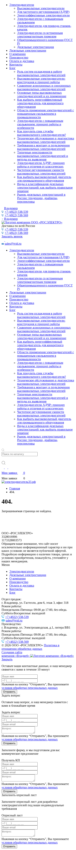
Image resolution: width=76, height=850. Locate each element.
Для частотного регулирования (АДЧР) (43, 11)
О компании (17, 54)
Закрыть (7, 659)
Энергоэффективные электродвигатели (43, 15)
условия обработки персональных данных (30, 687)
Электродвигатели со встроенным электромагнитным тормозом (40, 34)
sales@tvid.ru (13, 243)
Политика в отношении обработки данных (30, 647)
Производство (18, 57)
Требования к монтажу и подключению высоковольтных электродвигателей (43, 147)
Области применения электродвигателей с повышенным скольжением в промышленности (45, 114)
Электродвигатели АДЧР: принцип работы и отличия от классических (41, 164)
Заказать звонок (12, 236)
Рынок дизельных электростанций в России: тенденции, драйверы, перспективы (41, 198)
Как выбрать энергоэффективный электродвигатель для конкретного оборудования (40, 103)
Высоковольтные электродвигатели (41, 8)
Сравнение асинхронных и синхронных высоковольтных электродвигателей (44, 87)
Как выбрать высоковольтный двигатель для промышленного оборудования (44, 178)
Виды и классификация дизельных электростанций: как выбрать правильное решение (45, 187)
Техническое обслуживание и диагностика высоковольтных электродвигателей (45, 140)
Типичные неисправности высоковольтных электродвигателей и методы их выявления (42, 156)
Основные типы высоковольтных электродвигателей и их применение (41, 94)
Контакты (15, 64)
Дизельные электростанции (35, 47)
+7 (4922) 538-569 (16, 215)
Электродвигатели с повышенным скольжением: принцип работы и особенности (40, 124)
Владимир (11, 208)
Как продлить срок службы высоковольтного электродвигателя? (41, 133)
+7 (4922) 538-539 (16, 211)
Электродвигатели (21, 4)
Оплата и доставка (21, 61)
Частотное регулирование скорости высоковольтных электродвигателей (41, 171)
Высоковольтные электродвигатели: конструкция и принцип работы (41, 80)
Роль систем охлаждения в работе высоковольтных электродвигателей (41, 73)
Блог (12, 68)
